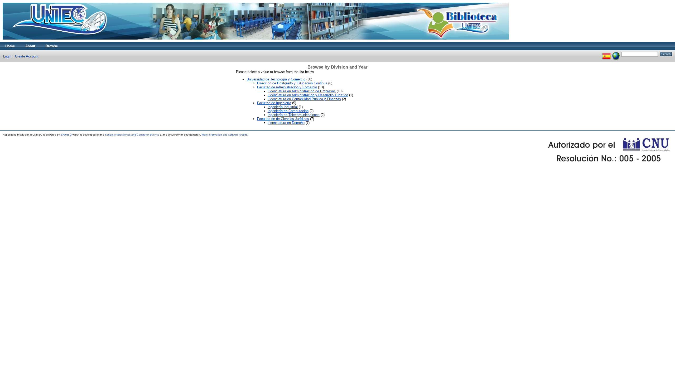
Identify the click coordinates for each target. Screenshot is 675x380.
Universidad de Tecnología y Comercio (276, 79)
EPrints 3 (66, 134)
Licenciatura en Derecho (286, 123)
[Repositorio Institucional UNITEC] (256, 41)
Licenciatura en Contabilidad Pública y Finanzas (304, 99)
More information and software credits (224, 134)
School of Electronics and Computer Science (132, 134)
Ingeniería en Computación (288, 111)
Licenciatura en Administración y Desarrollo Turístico (308, 95)
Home (10, 46)
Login (7, 56)
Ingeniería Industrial (283, 107)
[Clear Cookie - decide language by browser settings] (616, 54)
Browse (52, 46)
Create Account (26, 56)
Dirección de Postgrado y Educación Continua (292, 83)
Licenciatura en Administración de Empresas (302, 91)
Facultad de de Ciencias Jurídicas (283, 119)
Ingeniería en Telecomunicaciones (294, 115)
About (30, 46)
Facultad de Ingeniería (274, 103)
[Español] (606, 54)
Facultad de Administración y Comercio (287, 87)
